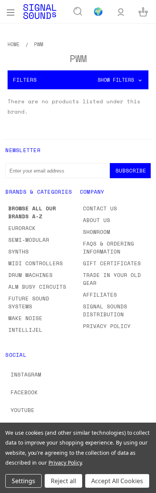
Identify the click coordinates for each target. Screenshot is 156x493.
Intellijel (25, 330)
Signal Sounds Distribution (105, 310)
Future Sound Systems (28, 302)
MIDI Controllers (35, 263)
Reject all (63, 481)
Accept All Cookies (117, 481)
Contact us (100, 208)
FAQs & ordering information (108, 247)
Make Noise (25, 318)
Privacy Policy (107, 326)
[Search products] (78, 11)
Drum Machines (30, 275)
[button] (78, 79)
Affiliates (100, 295)
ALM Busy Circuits (37, 287)
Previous (12, 485)
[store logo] (40, 11)
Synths (18, 251)
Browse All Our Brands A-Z (32, 212)
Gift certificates (112, 263)
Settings (23, 481)
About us (96, 220)
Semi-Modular (28, 240)
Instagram (26, 374)
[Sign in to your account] (121, 11)
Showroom (96, 232)
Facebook (24, 392)
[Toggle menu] (10, 11)
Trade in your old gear (112, 279)
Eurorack (22, 228)
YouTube (22, 410)
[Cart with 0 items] (143, 11)
